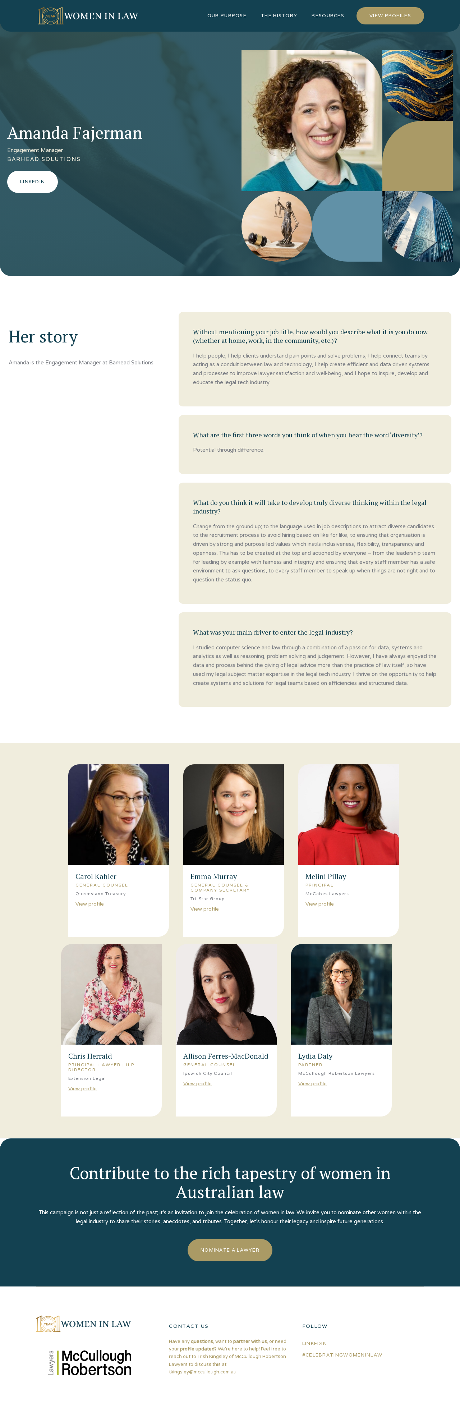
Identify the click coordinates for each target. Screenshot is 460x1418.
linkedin (314, 1343)
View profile (89, 904)
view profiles (390, 16)
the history (279, 16)
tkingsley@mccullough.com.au (202, 1372)
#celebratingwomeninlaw (342, 1355)
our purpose (227, 16)
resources (328, 16)
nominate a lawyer (230, 1250)
